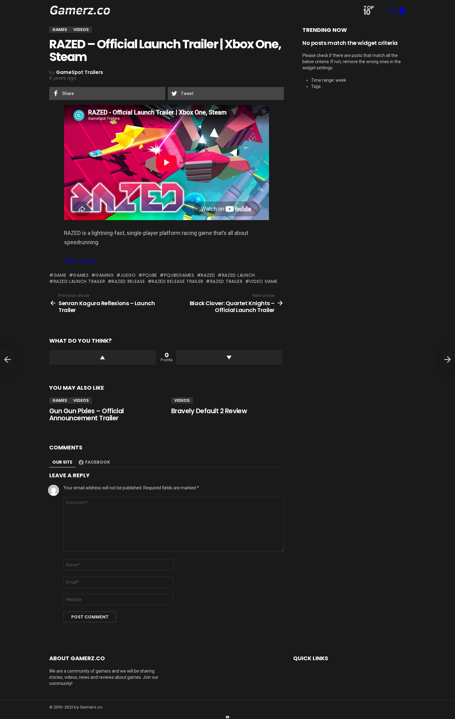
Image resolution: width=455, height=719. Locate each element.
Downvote (229, 357)
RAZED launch (238, 275)
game (60, 275)
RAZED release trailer (177, 281)
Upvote (102, 357)
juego (128, 275)
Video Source (80, 261)
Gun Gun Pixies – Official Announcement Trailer (86, 414)
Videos (81, 400)
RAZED (208, 275)
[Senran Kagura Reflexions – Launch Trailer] (7, 359)
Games (59, 400)
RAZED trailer (226, 281)
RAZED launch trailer (79, 281)
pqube (150, 275)
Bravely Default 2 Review (209, 410)
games (81, 275)
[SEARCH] (391, 10)
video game (263, 281)
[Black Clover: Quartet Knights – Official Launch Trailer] (447, 359)
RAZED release (128, 281)
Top (368, 10)
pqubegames (179, 275)
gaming (104, 275)
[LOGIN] (402, 10)
